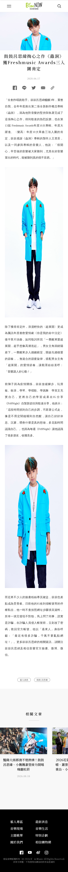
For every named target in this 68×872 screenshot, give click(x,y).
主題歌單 (16, 835)
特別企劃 (41, 835)
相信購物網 (43, 842)
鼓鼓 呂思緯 (42, 679)
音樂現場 (16, 828)
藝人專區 (16, 821)
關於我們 (16, 842)
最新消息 (41, 821)
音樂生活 (41, 828)
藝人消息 (24, 679)
